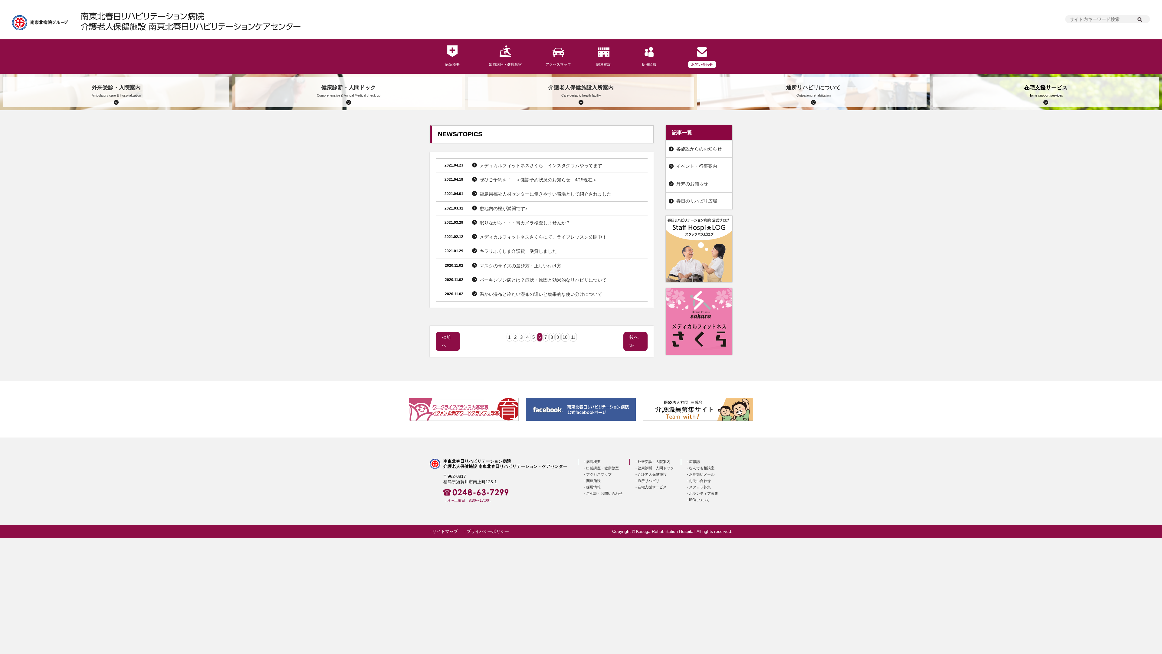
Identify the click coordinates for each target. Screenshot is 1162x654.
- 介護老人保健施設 (651, 474)
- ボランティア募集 (702, 493)
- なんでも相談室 (700, 468)
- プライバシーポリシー (486, 531)
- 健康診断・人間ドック (654, 468)
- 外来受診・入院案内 (652, 462)
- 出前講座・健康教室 (601, 468)
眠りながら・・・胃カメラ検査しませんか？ (525, 222)
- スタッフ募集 (699, 487)
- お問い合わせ (699, 481)
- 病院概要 (592, 462)
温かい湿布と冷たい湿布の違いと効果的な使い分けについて (541, 294)
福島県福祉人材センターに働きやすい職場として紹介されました (545, 194)
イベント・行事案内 (696, 166)
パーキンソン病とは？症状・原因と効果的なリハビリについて (543, 279)
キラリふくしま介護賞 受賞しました (518, 251)
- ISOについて (698, 500)
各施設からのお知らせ (699, 148)
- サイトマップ (444, 531)
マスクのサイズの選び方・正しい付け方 (520, 265)
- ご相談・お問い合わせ (603, 493)
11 (573, 337)
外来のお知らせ (692, 183)
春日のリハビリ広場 (696, 200)
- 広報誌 (693, 462)
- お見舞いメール (700, 474)
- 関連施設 (592, 481)
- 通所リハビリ (647, 481)
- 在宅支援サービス (651, 487)
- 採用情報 (592, 487)
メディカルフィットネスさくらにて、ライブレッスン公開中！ (543, 236)
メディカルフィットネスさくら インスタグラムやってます (541, 165)
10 (565, 337)
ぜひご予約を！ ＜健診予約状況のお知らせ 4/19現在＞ (538, 179)
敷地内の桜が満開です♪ (503, 208)
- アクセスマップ (598, 474)
